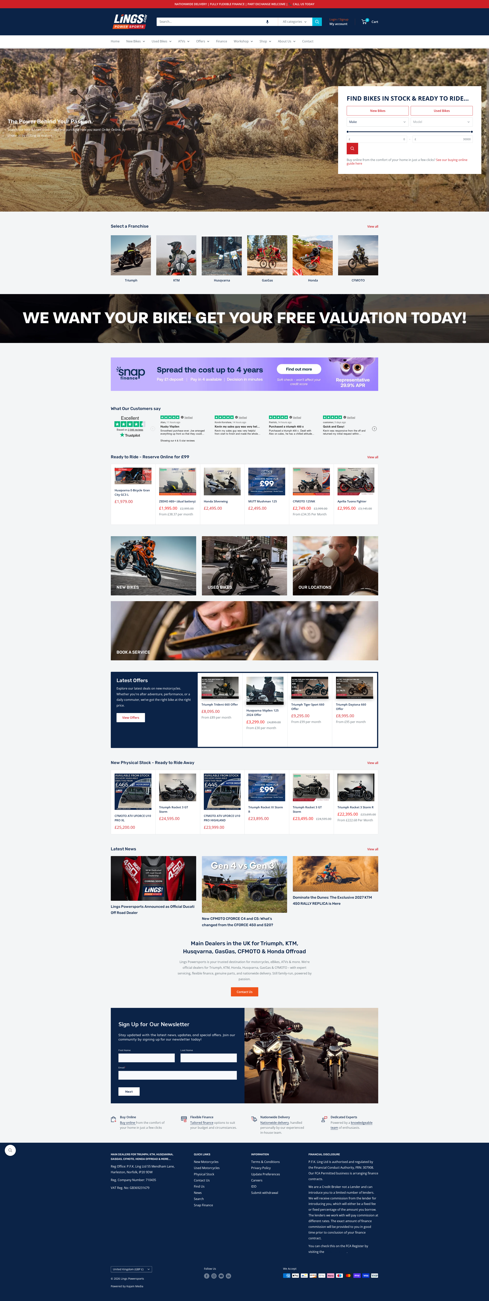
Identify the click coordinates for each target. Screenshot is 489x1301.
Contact (307, 41)
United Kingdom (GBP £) (128, 1269)
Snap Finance (203, 1205)
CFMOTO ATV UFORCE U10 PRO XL (133, 818)
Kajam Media (134, 1286)
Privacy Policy (261, 1168)
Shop (263, 41)
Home (115, 41)
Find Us (199, 1186)
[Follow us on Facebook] (206, 1276)
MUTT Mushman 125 (262, 501)
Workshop (241, 41)
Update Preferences (265, 1174)
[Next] (378, 255)
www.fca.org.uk (336, 1252)
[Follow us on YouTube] (221, 1276)
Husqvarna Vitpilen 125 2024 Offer (262, 712)
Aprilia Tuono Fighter (352, 501)
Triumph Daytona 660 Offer (351, 707)
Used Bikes (159, 41)
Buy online (128, 1123)
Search (199, 1199)
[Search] (317, 22)
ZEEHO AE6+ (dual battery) (177, 501)
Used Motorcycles (207, 1168)
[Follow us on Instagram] (214, 1276)
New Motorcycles (206, 1162)
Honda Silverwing (216, 501)
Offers (200, 41)
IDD (254, 1186)
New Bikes (133, 41)
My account (338, 24)
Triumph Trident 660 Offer (220, 704)
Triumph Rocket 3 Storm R (356, 807)
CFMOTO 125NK (304, 501)
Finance (221, 41)
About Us (284, 41)
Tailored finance (201, 1123)
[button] (267, 22)
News (198, 1193)
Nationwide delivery (274, 1123)
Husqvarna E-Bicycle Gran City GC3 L (132, 492)
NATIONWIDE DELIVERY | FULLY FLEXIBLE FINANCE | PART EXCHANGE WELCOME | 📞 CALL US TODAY (244, 4)
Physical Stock (204, 1174)
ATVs (181, 41)
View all (373, 226)
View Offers (130, 718)
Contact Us (245, 992)
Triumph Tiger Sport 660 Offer (307, 707)
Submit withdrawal (264, 1193)
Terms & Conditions (265, 1162)
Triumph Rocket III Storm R (265, 809)
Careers (256, 1180)
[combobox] (217, 22)
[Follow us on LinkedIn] (228, 1276)
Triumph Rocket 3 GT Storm (173, 809)
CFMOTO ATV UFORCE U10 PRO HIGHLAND (222, 818)
